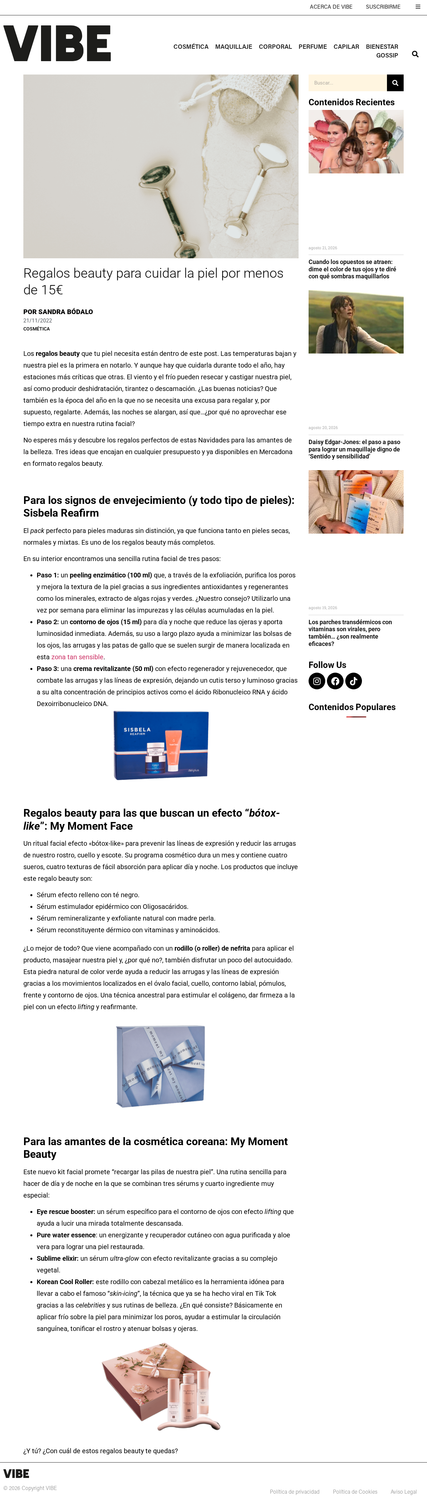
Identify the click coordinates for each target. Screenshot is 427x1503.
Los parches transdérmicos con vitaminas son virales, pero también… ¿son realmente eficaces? (350, 633)
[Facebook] (335, 681)
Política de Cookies (355, 1492)
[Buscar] (395, 83)
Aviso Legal (404, 1492)
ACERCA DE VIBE (331, 7)
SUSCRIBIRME (383, 7)
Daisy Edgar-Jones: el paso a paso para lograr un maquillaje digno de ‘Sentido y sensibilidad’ (354, 449)
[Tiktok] (353, 681)
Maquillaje (233, 47)
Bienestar (382, 47)
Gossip (387, 56)
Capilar (346, 47)
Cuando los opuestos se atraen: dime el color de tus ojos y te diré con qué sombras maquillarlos (352, 269)
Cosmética (190, 47)
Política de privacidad (295, 1492)
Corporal (275, 47)
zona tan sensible (77, 657)
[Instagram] (317, 681)
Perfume (313, 47)
